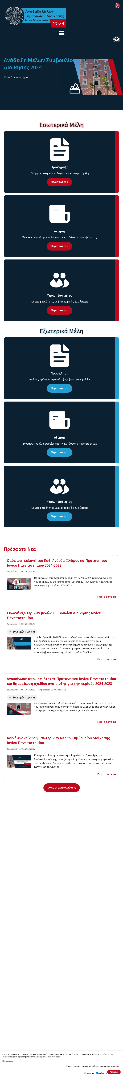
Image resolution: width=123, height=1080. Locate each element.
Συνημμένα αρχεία (24, 632)
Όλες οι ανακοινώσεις (61, 787)
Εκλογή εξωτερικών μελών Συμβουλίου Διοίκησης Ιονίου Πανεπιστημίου (54, 615)
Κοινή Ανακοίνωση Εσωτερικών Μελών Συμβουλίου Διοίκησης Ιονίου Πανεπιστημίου (58, 740)
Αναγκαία (90, 1073)
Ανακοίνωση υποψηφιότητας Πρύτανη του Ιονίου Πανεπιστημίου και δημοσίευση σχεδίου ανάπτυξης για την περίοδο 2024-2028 (61, 681)
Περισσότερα (106, 597)
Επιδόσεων (102, 1073)
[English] (117, 5)
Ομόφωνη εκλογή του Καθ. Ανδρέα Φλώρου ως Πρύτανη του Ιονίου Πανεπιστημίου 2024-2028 (57, 563)
